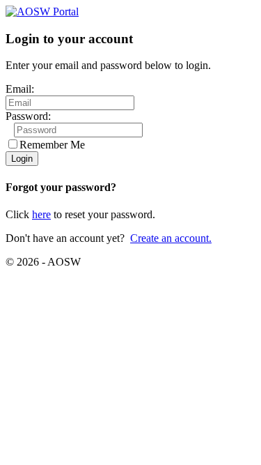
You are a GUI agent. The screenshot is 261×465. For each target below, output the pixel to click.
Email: (20, 89)
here (41, 214)
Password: (28, 116)
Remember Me (52, 145)
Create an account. (171, 238)
